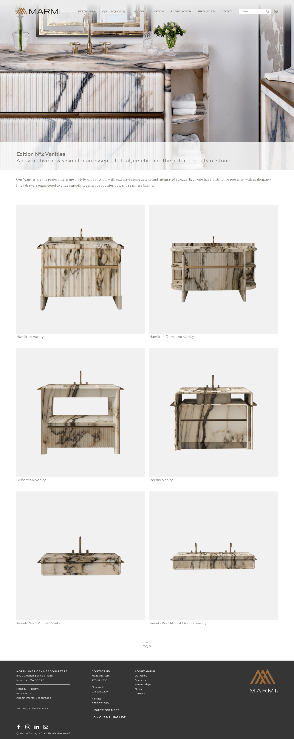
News (138, 689)
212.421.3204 (100, 691)
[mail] (45, 727)
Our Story (141, 675)
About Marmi (145, 671)
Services (140, 680)
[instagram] (27, 727)
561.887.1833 (100, 703)
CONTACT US (101, 671)
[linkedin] (36, 727)
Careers (140, 693)
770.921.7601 (100, 680)
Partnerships (143, 684)
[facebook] (18, 727)
